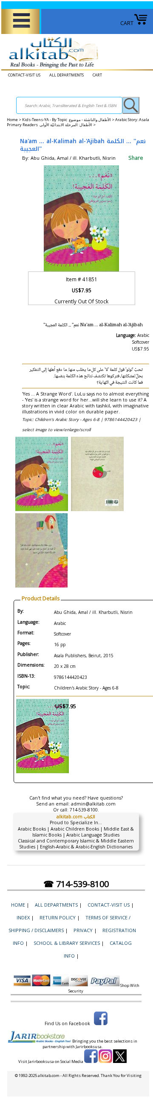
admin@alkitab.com (93, 804)
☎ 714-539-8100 (76, 884)
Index (23, 917)
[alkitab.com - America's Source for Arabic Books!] (51, 68)
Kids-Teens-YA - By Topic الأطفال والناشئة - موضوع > (68, 119)
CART (126, 23)
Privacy (83, 930)
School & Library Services (67, 943)
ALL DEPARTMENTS (66, 75)
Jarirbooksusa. (89, 1046)
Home (12, 119)
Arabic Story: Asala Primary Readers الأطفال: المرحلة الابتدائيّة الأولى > (78, 122)
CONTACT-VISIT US (24, 75)
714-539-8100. (84, 810)
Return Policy (58, 917)
